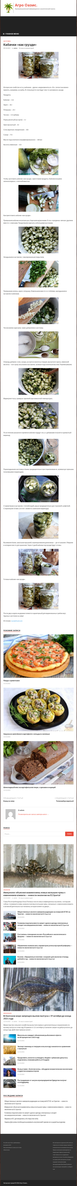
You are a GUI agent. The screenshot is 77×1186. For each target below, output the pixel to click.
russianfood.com (16, 621)
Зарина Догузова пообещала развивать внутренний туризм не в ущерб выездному (34, 1122)
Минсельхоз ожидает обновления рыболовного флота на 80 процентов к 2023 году (39, 1036)
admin (15, 48)
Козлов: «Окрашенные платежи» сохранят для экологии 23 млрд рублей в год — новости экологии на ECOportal (42, 958)
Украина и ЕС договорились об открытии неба (21, 1119)
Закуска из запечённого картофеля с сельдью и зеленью (26, 734)
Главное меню (12, 34)
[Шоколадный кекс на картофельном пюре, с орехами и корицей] (38, 785)
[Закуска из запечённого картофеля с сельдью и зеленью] (38, 732)
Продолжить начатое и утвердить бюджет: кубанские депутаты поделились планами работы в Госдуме (42, 1059)
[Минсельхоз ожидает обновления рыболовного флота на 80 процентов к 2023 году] (9, 1042)
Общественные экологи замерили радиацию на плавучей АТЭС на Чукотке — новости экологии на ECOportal (43, 913)
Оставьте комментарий (26, 48)
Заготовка (7, 41)
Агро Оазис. (26, 5)
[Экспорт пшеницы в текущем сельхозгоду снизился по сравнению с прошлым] (9, 1053)
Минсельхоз (7, 1013)
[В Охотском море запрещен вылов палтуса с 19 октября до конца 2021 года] (38, 1011)
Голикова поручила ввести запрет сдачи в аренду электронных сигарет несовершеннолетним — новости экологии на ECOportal (43, 924)
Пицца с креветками (11, 680)
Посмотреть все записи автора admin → (33, 814)
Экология (6, 889)
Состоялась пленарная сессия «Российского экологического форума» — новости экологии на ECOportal (41, 935)
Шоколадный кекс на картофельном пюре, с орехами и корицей (29, 787)
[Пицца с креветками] (38, 678)
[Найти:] (38, 834)
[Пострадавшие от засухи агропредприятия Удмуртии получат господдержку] (9, 1087)
